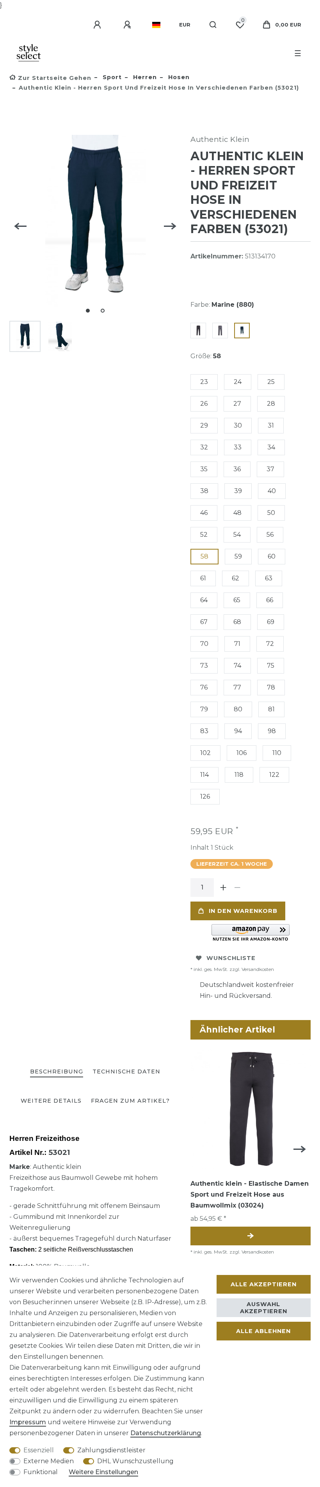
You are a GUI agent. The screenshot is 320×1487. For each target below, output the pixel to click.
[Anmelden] (98, 25)
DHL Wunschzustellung (135, 1461)
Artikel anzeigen (250, 1236)
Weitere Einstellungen (103, 1472)
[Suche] (213, 25)
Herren (144, 77)
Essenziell (38, 1450)
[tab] (56, 1072)
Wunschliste (231, 958)
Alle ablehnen (263, 1331)
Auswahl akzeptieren (263, 1308)
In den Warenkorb (243, 910)
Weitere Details (51, 1100)
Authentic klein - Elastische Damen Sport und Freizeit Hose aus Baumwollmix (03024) (249, 1194)
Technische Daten (126, 1071)
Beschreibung (56, 1071)
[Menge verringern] (237, 887)
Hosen (178, 77)
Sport (111, 77)
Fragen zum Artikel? (130, 1100)
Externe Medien (48, 1461)
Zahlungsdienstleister (111, 1450)
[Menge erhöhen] (223, 887)
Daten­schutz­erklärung (165, 1433)
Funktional (40, 1472)
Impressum (27, 1422)
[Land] (156, 25)
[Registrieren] (128, 25)
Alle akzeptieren (264, 1284)
